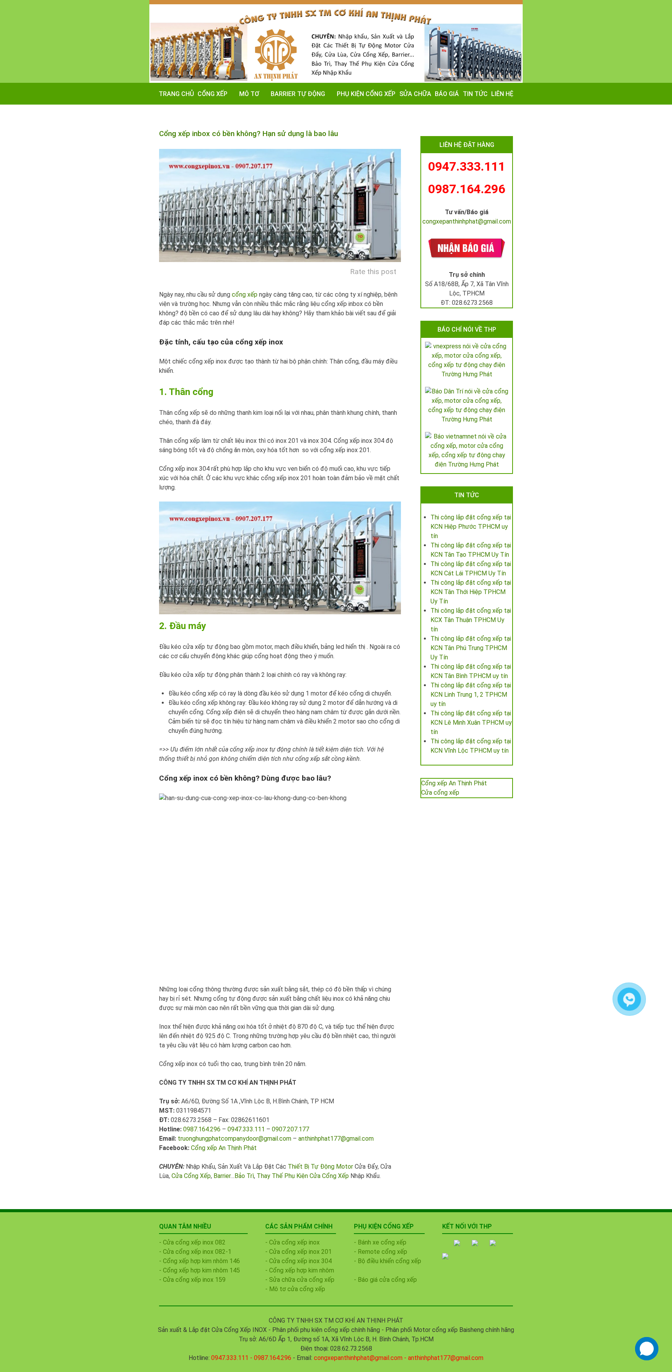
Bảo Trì (244, 1176)
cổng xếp (244, 294)
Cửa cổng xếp (440, 792)
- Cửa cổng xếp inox (292, 1242)
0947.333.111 (246, 1129)
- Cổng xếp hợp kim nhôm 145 (199, 1270)
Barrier (222, 1176)
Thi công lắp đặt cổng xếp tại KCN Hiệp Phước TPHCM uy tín (470, 527)
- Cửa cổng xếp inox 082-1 (195, 1251)
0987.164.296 (201, 1129)
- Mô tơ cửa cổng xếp (295, 1289)
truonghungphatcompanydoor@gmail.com (234, 1138)
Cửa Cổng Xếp (191, 1176)
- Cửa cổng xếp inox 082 (192, 1242)
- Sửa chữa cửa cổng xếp (299, 1279)
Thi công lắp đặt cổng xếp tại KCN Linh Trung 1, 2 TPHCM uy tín (470, 695)
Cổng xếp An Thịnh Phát (224, 1148)
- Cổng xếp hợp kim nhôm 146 (199, 1261)
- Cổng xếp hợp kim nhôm (299, 1270)
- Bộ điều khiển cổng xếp (387, 1261)
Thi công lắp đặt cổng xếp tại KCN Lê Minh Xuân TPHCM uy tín (471, 723)
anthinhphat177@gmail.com (336, 1138)
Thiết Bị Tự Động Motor (320, 1166)
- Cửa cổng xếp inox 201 (298, 1251)
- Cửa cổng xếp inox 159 (192, 1279)
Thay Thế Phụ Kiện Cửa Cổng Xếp (303, 1176)
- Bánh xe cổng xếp (380, 1242)
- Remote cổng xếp (380, 1251)
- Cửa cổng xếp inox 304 (298, 1261)
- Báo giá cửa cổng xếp (385, 1279)
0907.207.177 (290, 1129)
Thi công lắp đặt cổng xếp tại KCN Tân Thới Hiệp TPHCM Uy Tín (470, 592)
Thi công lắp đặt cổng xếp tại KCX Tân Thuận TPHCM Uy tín (470, 620)
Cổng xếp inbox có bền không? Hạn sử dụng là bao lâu (248, 133)
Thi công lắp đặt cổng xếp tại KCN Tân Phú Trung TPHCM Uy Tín (470, 648)
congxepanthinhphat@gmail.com (466, 221)
